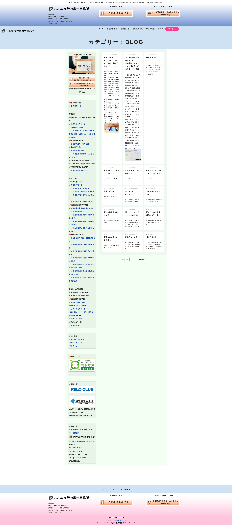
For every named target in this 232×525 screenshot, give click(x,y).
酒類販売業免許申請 (78, 302)
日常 (151, 209)
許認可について (131, 237)
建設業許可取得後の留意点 (82, 201)
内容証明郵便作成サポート (80, 170)
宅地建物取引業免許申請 (80, 295)
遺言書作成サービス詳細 (80, 144)
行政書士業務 (132, 54)
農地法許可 (75, 325)
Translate (122, 520)
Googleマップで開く (78, 457)
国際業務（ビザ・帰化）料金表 (81, 312)
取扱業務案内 (112, 29)
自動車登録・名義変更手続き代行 (83, 164)
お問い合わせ (172, 29)
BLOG (105, 54)
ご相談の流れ (138, 29)
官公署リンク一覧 (77, 339)
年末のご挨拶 (109, 191)
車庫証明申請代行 (77, 150)
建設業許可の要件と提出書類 (83, 192)
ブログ (160, 29)
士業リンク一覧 (76, 343)
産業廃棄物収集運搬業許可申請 (82, 208)
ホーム (101, 29)
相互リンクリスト (77, 346)
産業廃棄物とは (78, 211)
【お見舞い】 (151, 237)
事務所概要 (150, 29)
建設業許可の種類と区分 (82, 188)
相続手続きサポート (78, 124)
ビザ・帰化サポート (78, 309)
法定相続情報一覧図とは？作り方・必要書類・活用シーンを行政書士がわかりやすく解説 (132, 63)
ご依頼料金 (125, 29)
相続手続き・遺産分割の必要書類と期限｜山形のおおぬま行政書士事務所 (82, 134)
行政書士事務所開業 (112, 54)
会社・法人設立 (76, 319)
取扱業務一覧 (76, 106)
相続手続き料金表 (77, 127)
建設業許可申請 (76, 185)
